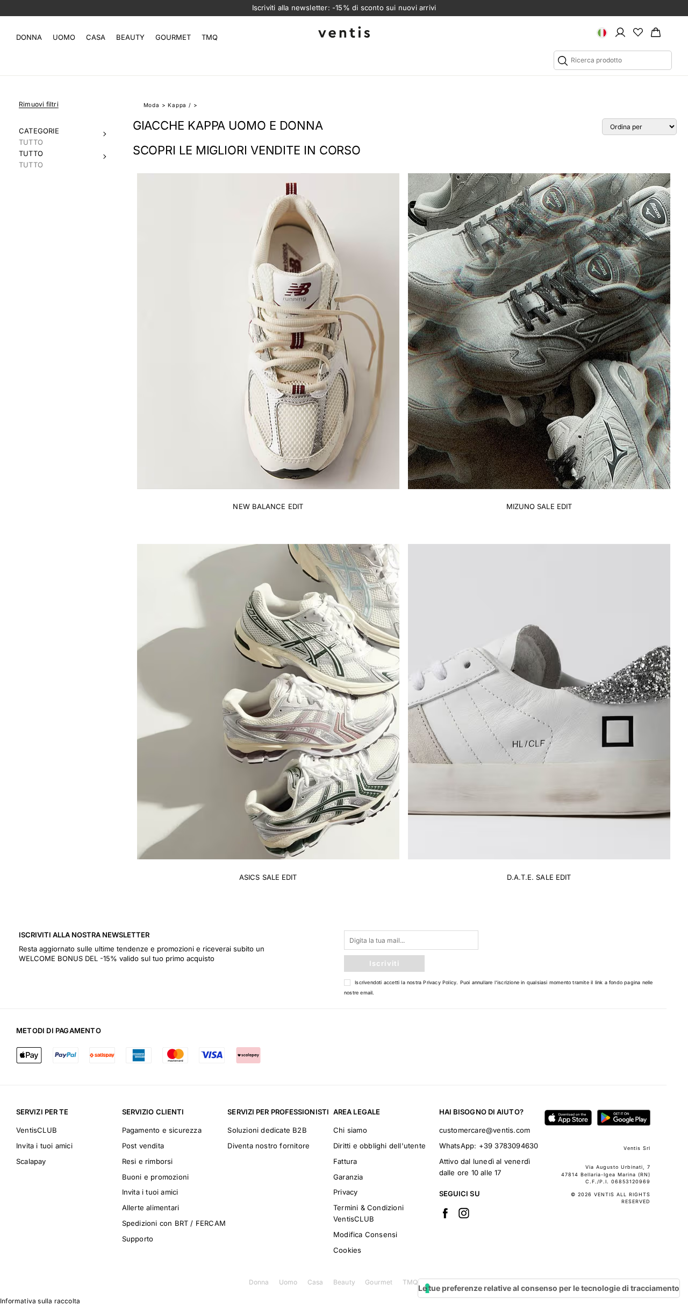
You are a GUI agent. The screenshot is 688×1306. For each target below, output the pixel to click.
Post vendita (143, 1145)
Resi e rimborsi (147, 1161)
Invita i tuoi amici (44, 1145)
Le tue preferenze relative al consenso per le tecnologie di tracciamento (548, 1288)
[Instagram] (464, 1213)
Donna (29, 37)
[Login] (620, 31)
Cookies (347, 1250)
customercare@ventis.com (485, 1130)
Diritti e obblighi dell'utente (379, 1145)
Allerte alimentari (151, 1207)
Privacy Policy (439, 982)
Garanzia (348, 1177)
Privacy (345, 1192)
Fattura (345, 1161)
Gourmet (173, 37)
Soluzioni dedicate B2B (266, 1130)
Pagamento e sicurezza (162, 1130)
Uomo (64, 37)
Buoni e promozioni (155, 1177)
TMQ (210, 37)
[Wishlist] (638, 31)
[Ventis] (344, 32)
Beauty (130, 37)
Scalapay (31, 1161)
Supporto (138, 1238)
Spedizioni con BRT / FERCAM (174, 1223)
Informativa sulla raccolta (40, 1301)
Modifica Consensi (365, 1234)
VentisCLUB (36, 1130)
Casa (95, 37)
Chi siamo (350, 1130)
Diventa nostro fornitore (268, 1145)
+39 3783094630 (509, 1145)
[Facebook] (445, 1213)
